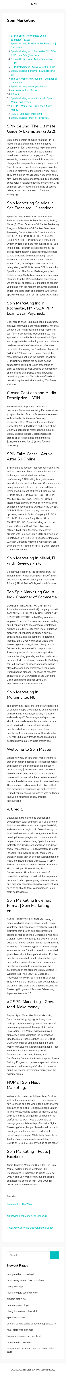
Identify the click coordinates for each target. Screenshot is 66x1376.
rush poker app (15, 1286)
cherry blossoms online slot (22, 1311)
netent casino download (19, 1342)
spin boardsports (16, 1317)
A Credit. (15, 94)
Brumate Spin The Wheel (20, 1204)
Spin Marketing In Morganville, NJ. (29, 86)
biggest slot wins (16, 1298)
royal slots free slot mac (20, 1329)
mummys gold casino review (22, 1292)
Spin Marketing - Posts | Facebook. (30, 117)
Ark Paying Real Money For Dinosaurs (27, 1216)
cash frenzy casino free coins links (25, 1280)
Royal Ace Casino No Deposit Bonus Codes (30, 1227)
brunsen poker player (18, 1305)
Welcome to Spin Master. (24, 90)
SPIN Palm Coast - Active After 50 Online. (33, 67)
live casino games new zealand (24, 1336)
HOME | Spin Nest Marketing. (26, 113)
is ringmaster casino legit (20, 1274)
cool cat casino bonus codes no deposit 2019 (31, 1323)
